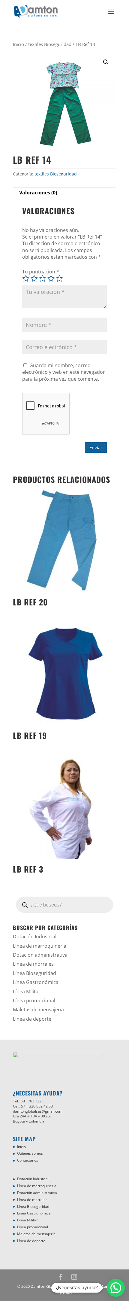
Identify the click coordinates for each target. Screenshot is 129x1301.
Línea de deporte (32, 1019)
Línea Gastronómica (35, 982)
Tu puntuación (40, 271)
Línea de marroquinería (39, 946)
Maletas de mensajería (38, 1009)
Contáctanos (27, 1160)
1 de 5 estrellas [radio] (25, 278)
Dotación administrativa (40, 955)
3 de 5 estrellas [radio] (42, 278)
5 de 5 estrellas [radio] (59, 278)
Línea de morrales (33, 964)
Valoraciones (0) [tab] (38, 192)
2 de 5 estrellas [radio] (34, 278)
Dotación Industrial (34, 936)
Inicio (18, 44)
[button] (105, 62)
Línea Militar (26, 991)
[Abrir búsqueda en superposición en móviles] (64, 905)
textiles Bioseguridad (49, 44)
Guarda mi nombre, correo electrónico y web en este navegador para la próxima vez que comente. (63, 372)
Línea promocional (34, 1000)
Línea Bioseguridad (34, 973)
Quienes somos (30, 1153)
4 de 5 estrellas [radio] (51, 278)
